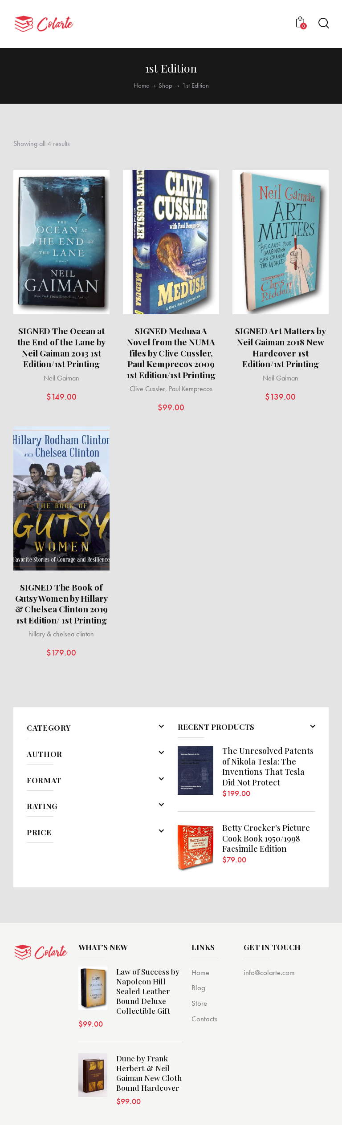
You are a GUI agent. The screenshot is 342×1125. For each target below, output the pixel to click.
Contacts (204, 1019)
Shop (165, 85)
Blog (198, 987)
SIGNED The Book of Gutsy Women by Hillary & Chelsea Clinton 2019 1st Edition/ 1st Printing (61, 604)
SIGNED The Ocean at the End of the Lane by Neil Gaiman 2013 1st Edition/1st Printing (61, 347)
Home (141, 85)
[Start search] (323, 23)
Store (199, 1003)
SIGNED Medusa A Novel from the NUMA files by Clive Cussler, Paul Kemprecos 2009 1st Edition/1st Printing (171, 352)
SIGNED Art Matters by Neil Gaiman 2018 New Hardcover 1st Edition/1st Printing (280, 347)
